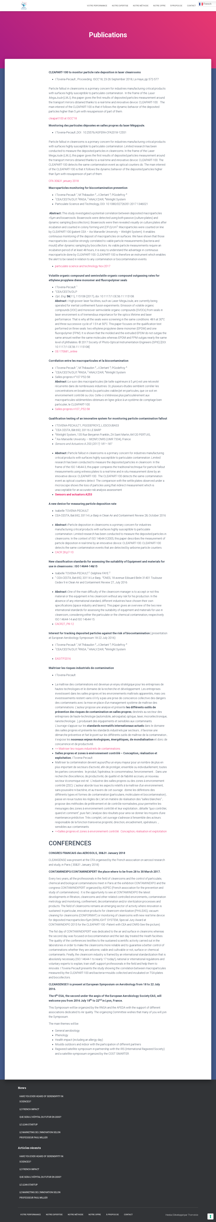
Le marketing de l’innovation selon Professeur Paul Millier (39, 1135)
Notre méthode (140, 6)
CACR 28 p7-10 (64, 552)
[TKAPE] (24, 6)
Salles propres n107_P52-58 (72, 409)
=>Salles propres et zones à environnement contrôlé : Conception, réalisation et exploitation (111, 831)
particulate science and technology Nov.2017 (82, 266)
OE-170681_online (66, 351)
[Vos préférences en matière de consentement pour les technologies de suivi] (210, 1216)
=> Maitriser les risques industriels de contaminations (87, 748)
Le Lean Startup (28, 1124)
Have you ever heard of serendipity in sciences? (41, 1099)
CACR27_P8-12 (64, 624)
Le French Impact (29, 1109)
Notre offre (159, 6)
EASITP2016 (63, 658)
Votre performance (97, 6)
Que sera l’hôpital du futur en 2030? (40, 1117)
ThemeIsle (193, 1215)
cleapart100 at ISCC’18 (63, 118)
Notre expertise (120, 6)
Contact (191, 6)
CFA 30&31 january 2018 (64, 181)
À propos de (176, 6)
